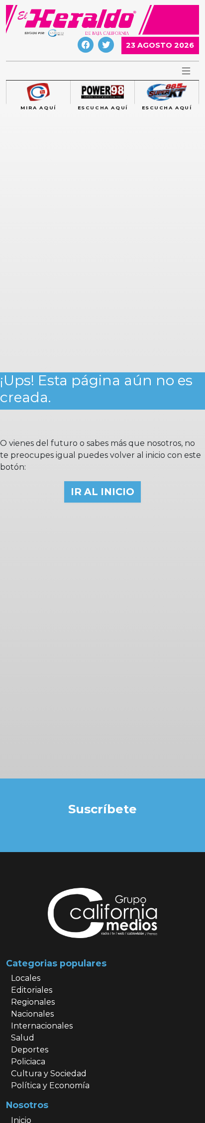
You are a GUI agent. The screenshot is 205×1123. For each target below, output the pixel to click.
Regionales (33, 1002)
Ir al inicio (102, 492)
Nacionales (32, 1014)
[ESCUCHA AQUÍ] (102, 92)
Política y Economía (50, 1085)
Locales (25, 978)
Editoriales (31, 990)
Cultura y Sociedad (49, 1073)
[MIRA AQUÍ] (38, 92)
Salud (22, 1037)
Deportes (29, 1049)
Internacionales (42, 1026)
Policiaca (28, 1061)
